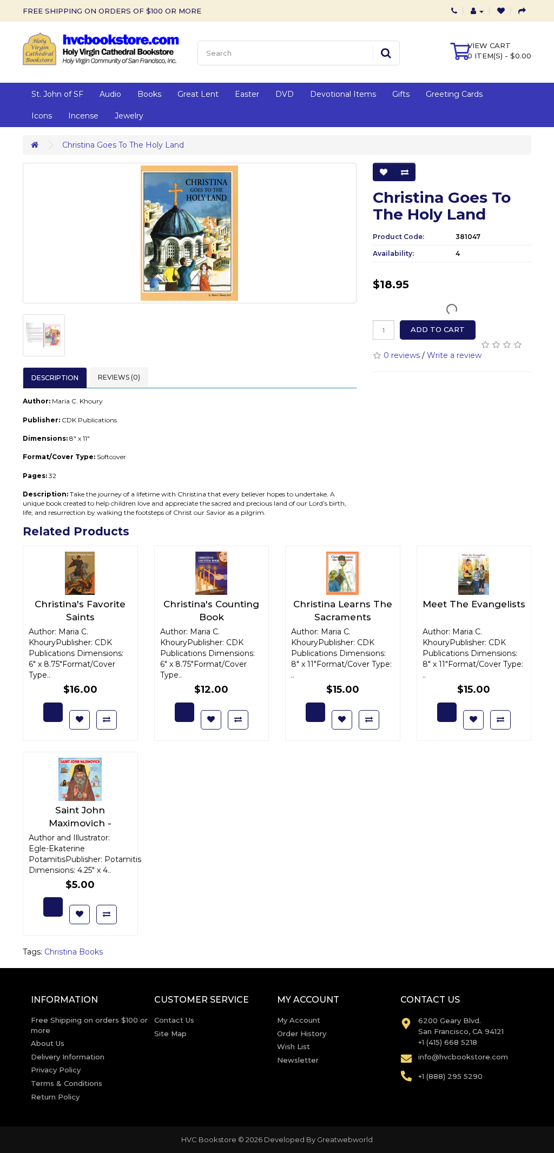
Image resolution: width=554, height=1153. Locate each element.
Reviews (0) (119, 377)
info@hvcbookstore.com (463, 1056)
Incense (83, 116)
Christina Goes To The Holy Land (123, 145)
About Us (47, 1043)
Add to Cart (438, 329)
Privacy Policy (56, 1069)
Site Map (170, 1033)
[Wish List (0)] (501, 10)
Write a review (454, 355)
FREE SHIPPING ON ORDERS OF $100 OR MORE (112, 10)
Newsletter (298, 1060)
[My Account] (477, 10)
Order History (301, 1033)
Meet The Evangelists (474, 604)
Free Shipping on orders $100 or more (89, 1025)
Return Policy (55, 1096)
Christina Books (73, 952)
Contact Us (174, 1020)
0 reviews (402, 355)
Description (54, 378)
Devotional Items (343, 94)
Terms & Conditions (66, 1083)
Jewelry (129, 116)
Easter (247, 94)
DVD (284, 94)
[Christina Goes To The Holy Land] (190, 233)
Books (149, 94)
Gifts (401, 94)
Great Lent (198, 94)
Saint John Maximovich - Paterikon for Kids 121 (80, 823)
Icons (41, 116)
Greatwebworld (345, 1139)
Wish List (293, 1046)
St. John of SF (57, 94)
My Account (298, 1020)
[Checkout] (522, 10)
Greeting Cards (454, 94)
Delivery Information (67, 1056)
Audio (110, 94)
